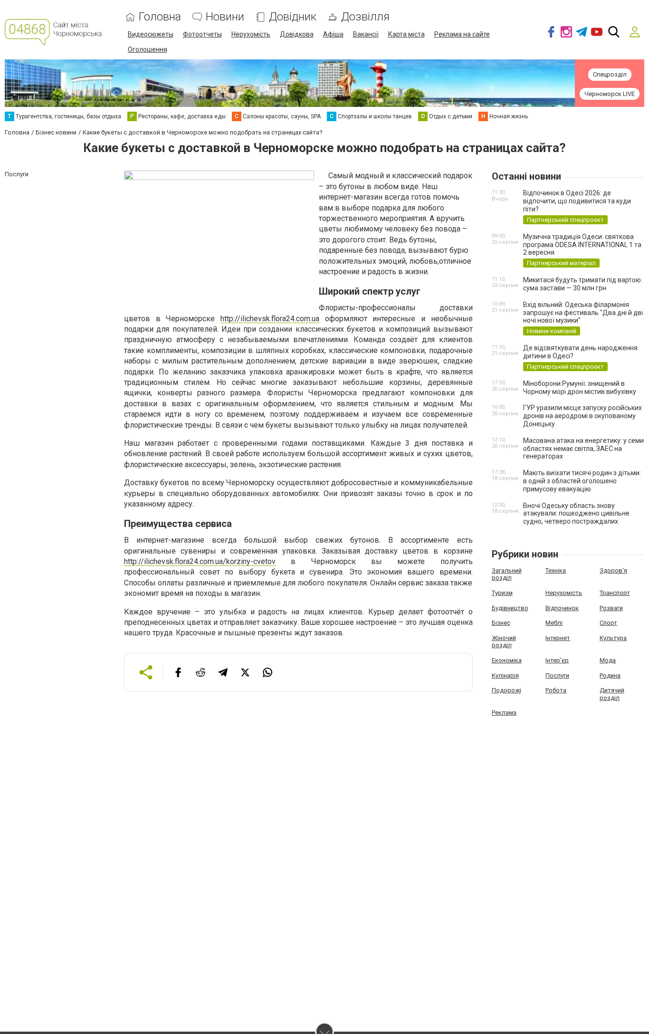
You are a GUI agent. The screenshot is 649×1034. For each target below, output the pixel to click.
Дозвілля (365, 16)
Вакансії (366, 34)
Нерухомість (250, 34)
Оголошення (147, 49)
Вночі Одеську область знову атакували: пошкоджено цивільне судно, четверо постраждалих (576, 514)
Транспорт (615, 592)
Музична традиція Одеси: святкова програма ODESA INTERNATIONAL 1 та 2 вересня (582, 245)
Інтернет (557, 637)
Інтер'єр (557, 660)
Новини (225, 16)
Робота (555, 690)
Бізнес (501, 622)
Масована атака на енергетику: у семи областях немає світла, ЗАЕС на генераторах (583, 448)
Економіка (507, 660)
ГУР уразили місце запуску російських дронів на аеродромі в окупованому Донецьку (582, 416)
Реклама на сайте (462, 34)
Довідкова (297, 34)
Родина (610, 675)
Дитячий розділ (612, 694)
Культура (613, 637)
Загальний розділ (507, 574)
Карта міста (406, 34)
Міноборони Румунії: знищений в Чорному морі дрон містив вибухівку (579, 387)
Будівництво (510, 608)
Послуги (557, 675)
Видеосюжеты (150, 34)
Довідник (292, 16)
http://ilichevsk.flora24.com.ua (269, 318)
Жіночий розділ (504, 641)
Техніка (555, 570)
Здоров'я (613, 570)
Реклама (504, 712)
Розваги (611, 608)
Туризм (502, 592)
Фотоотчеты (202, 34)
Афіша (333, 34)
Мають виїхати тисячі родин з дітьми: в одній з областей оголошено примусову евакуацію (582, 481)
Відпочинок (562, 608)
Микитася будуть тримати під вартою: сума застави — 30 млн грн (582, 284)
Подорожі (506, 690)
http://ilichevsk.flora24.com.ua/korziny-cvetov (200, 561)
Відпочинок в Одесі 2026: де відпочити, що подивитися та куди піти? (577, 201)
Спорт (608, 622)
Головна (160, 16)
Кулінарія (505, 675)
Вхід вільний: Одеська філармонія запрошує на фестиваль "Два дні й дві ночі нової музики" (583, 313)
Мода (608, 660)
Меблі (554, 622)
